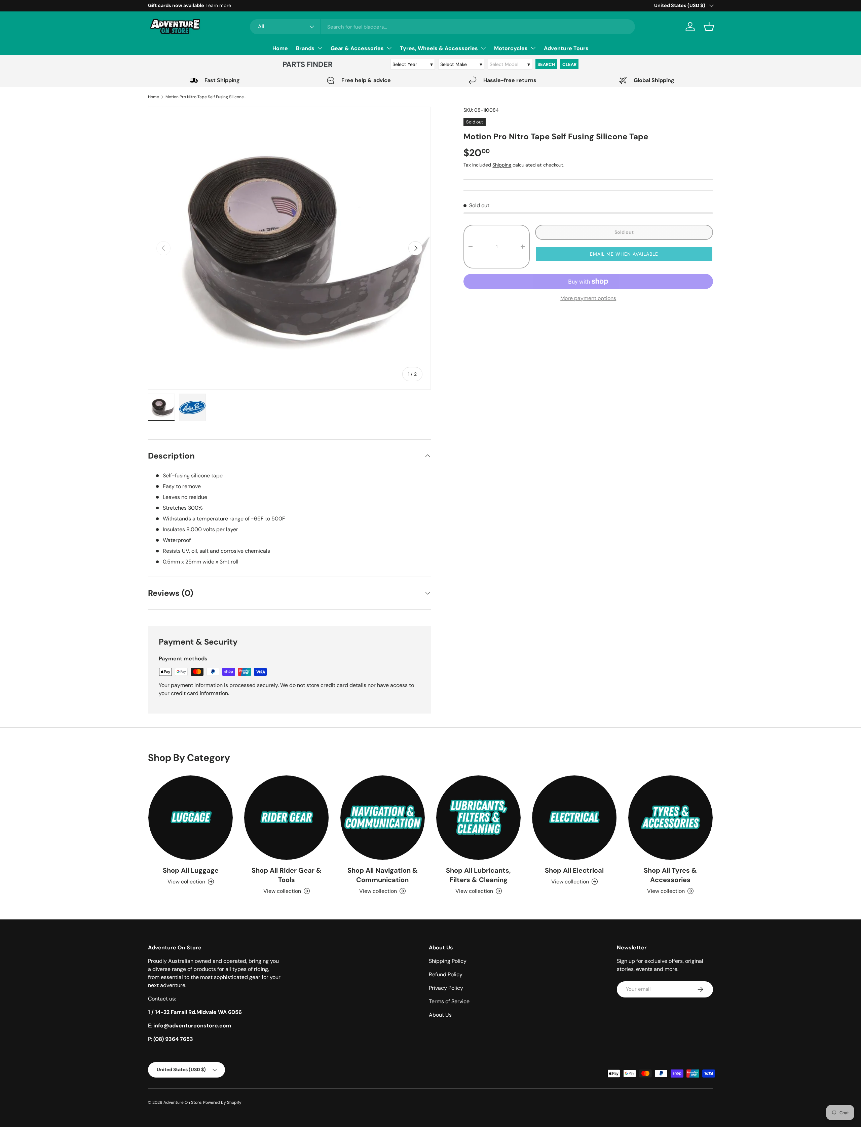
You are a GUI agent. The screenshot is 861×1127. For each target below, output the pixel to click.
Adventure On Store (182, 1102)
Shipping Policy (447, 961)
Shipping (501, 165)
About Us (440, 1014)
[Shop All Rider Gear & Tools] (286, 817)
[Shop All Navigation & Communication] (382, 817)
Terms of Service (449, 1001)
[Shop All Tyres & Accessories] (670, 817)
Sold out (624, 232)
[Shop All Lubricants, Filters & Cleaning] (478, 817)
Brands (305, 48)
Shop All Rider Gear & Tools (287, 875)
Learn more (218, 5)
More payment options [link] (588, 298)
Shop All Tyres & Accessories (670, 875)
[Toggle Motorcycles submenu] (533, 48)
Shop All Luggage (191, 870)
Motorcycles (511, 48)
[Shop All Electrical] (574, 817)
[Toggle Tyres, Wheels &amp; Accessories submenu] (483, 48)
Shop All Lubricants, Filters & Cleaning (478, 875)
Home (280, 48)
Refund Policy (445, 974)
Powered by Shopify (222, 1102)
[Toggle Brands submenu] (320, 48)
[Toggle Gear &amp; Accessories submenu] (389, 48)
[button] (709, 26)
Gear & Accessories (357, 48)
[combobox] (442, 26)
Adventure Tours (566, 48)
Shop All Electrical (574, 870)
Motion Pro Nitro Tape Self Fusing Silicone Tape (205, 97)
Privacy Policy (446, 987)
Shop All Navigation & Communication (382, 875)
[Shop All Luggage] (190, 817)
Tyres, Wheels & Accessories (439, 48)
